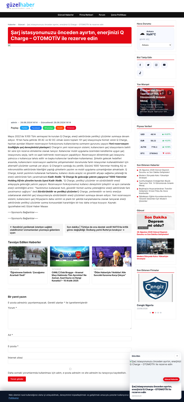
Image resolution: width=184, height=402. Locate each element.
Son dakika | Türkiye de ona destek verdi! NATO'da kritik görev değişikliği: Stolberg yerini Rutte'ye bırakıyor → (97, 228)
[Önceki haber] (163, 92)
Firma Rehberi (86, 15)
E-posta (13, 346)
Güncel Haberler (66, 15)
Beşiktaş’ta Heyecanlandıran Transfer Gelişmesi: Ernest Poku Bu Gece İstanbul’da (155, 190)
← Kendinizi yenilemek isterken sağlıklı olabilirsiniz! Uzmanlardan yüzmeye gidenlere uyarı (35, 229)
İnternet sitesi (15, 357)
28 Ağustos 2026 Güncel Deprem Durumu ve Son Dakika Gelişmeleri (154, 171)
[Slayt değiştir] (150, 312)
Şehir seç (145, 39)
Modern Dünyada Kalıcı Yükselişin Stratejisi (154, 176)
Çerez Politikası (118, 15)
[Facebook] (140, 65)
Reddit (60, 128)
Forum (102, 15)
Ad (10, 334)
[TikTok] (140, 73)
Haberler (12, 24)
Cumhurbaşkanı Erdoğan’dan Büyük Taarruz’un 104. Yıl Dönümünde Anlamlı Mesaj (156, 183)
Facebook (36, 128)
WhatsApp (49, 128)
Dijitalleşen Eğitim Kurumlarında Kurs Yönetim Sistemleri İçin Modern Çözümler (155, 198)
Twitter (24, 128)
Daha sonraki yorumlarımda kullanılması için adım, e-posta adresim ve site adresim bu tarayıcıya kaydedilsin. (67, 372)
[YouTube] (164, 65)
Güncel (21, 24)
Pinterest (70, 128)
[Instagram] (156, 65)
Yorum (12, 307)
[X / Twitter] (148, 65)
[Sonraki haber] (169, 92)
